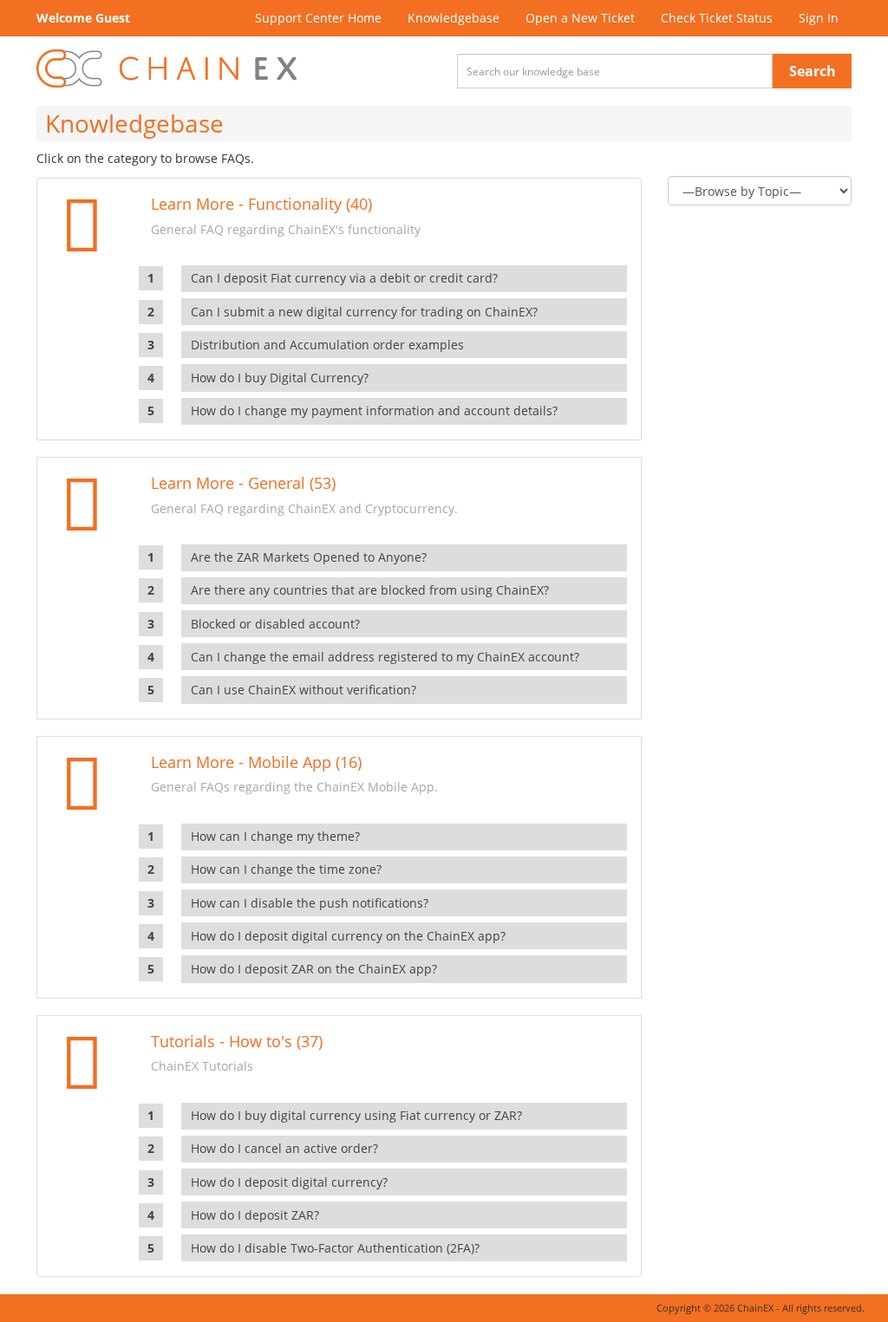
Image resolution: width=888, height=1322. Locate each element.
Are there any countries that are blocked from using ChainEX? (370, 590)
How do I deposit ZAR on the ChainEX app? (314, 969)
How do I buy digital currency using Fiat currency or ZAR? (356, 1115)
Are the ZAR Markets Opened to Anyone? (309, 557)
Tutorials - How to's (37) (237, 1041)
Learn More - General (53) (243, 482)
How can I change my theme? (275, 836)
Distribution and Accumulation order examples (327, 344)
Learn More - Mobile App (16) (256, 762)
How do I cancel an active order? (284, 1148)
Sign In (819, 18)
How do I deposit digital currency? (289, 1182)
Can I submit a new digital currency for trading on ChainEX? (364, 311)
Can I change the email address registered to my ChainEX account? (385, 656)
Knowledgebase (454, 18)
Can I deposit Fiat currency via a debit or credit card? (344, 278)
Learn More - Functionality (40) (261, 203)
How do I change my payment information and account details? (374, 410)
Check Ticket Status (717, 18)
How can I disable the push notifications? (309, 903)
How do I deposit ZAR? (255, 1215)
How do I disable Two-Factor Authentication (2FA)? (335, 1248)
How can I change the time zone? (286, 869)
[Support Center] (166, 69)
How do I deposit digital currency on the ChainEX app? (348, 936)
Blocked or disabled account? (275, 623)
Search (812, 71)
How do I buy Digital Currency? (280, 377)
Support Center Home (318, 18)
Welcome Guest (83, 18)
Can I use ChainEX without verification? (303, 689)
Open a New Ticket (580, 18)
